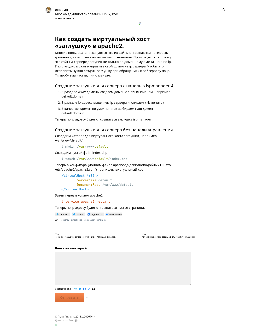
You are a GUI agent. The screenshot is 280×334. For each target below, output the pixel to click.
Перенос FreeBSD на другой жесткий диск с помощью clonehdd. (85, 236)
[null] (62, 214)
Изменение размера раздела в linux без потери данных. (168, 236)
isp (80, 220)
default (74, 220)
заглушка (101, 220)
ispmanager (89, 220)
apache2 (65, 220)
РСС (93, 316)
